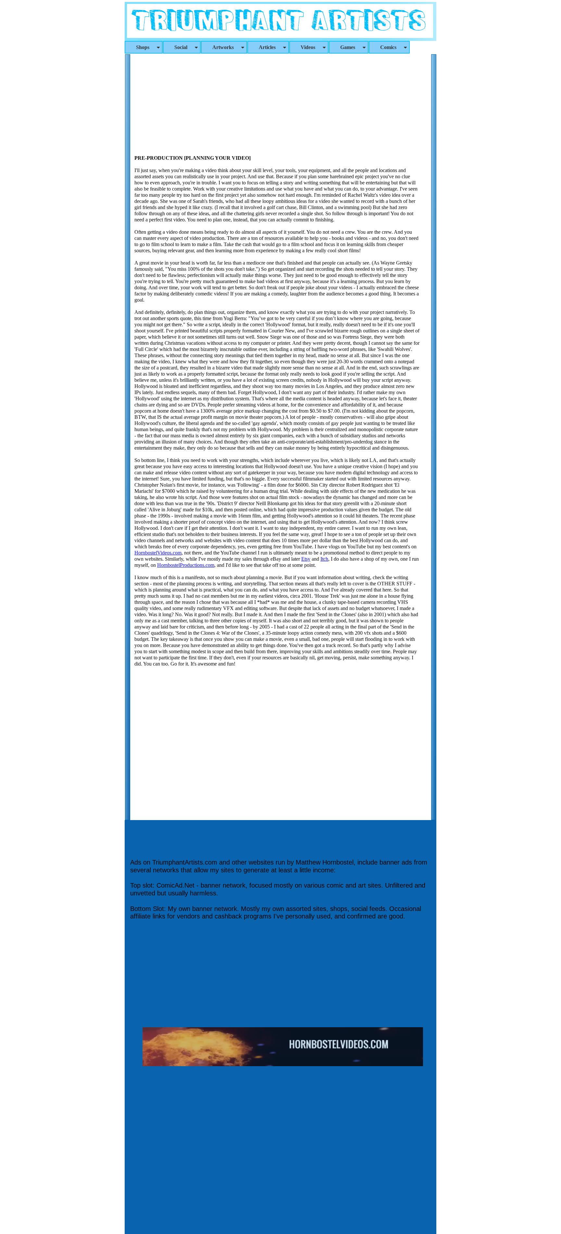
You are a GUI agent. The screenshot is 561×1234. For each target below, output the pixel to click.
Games (347, 47)
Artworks (223, 47)
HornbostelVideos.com (157, 552)
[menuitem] (144, 47)
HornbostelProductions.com (185, 565)
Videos (308, 47)
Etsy (305, 559)
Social (180, 47)
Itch (324, 559)
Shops (142, 47)
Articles (267, 47)
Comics (388, 47)
